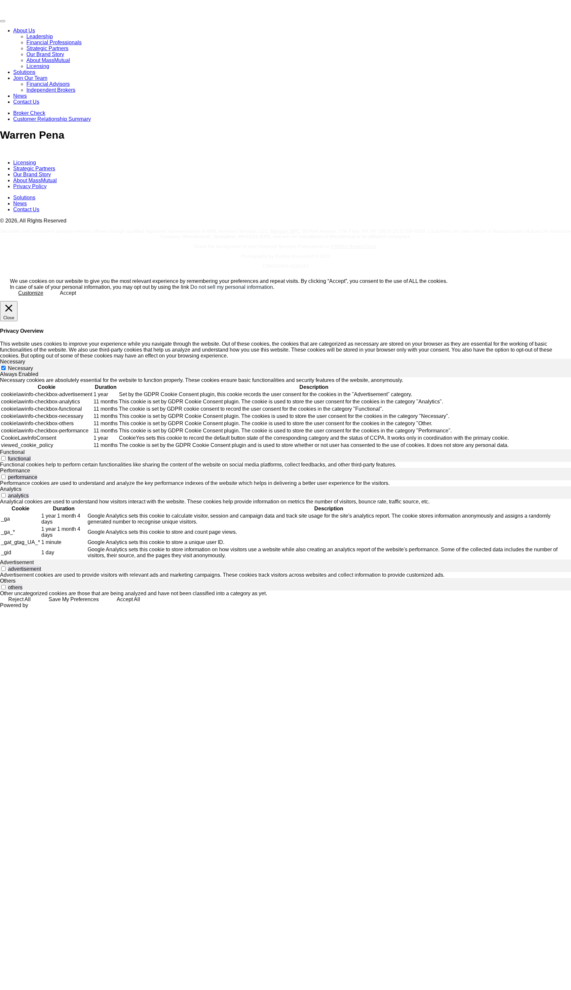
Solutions (24, 72)
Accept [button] (68, 293)
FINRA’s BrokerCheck (353, 246)
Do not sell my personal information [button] (231, 287)
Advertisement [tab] (17, 562)
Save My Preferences (74, 599)
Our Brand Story (45, 54)
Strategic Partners (47, 48)
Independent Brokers (50, 90)
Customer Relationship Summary (52, 119)
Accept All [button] (128, 599)
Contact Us (26, 102)
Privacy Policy (30, 186)
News (20, 96)
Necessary (20, 368)
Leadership (39, 36)
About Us (24, 30)
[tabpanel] (285, 413)
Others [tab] (8, 581)
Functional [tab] (12, 452)
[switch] (3, 458)
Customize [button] (30, 293)
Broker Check (29, 113)
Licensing (37, 66)
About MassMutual (48, 60)
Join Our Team (30, 78)
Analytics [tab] (10, 489)
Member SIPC (285, 231)
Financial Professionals (54, 42)
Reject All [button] (19, 599)
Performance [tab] (15, 470)
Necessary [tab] (12, 361)
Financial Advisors (48, 84)
